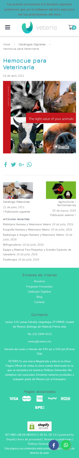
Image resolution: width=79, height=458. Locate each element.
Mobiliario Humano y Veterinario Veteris (27, 224)
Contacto (39, 302)
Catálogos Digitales (32, 44)
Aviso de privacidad (29, 439)
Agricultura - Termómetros (66, 203)
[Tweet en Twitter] (13, 165)
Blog (39, 297)
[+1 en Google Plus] (21, 165)
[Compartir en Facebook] (5, 165)
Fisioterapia (10, 259)
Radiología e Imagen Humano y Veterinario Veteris (33, 235)
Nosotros (39, 281)
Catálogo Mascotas (16, 201)
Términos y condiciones (58, 439)
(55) (35, 334)
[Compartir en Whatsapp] (29, 165)
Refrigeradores (12, 244)
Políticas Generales (39, 444)
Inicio (6, 44)
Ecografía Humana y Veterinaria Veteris (26, 229)
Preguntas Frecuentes (39, 286)
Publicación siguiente (17, 211)
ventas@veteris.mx (39, 341)
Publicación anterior (62, 215)
